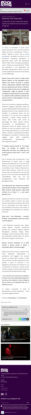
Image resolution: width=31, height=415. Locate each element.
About (2, 386)
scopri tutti (28, 11)
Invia (26, 309)
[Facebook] (22, 319)
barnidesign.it (14, 412)
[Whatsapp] (20, 319)
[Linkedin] (25, 319)
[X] (28, 319)
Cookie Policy (4, 390)
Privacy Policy (4, 388)
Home (2, 384)
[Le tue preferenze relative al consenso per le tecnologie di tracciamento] (2, 412)
